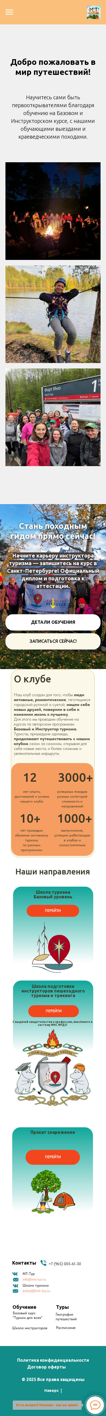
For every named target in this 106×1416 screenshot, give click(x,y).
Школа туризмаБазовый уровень (53, 894)
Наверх (51, 1390)
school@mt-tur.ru (36, 1290)
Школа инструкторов (29, 1328)
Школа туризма (36, 1285)
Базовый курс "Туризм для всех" (27, 1315)
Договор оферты (46, 1366)
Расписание (66, 1327)
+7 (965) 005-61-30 (65, 1264)
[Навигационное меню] (9, 12)
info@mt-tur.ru (34, 1279)
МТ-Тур (29, 1273)
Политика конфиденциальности (53, 1360)
